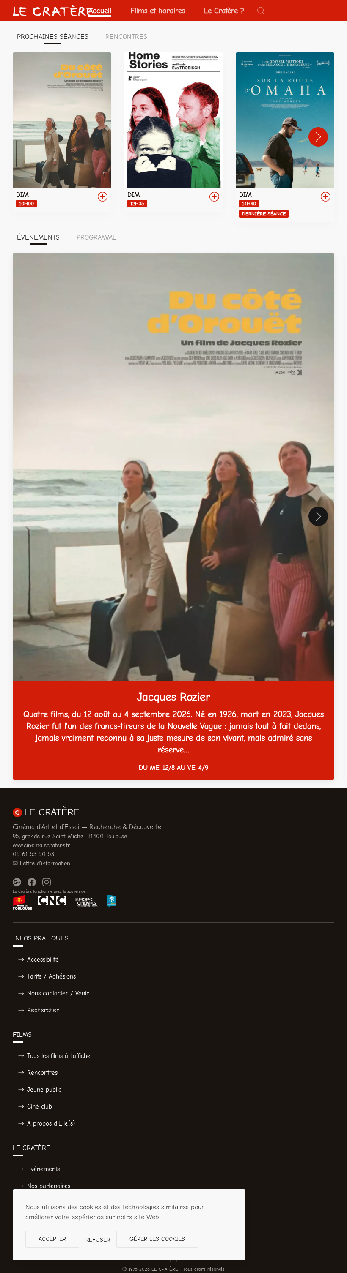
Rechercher (43, 1010)
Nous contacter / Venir (58, 993)
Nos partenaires (48, 1186)
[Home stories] (173, 132)
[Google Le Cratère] (17, 882)
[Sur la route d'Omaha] (285, 137)
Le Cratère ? (224, 10)
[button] (261, 10)
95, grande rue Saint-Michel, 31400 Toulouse (70, 836)
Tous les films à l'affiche (59, 1056)
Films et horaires (157, 10)
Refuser (97, 1239)
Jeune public (44, 1089)
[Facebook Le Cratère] (32, 882)
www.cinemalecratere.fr (41, 845)
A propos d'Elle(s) (51, 1123)
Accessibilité (43, 959)
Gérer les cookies (157, 1239)
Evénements (43, 1169)
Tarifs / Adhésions (51, 976)
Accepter (52, 1239)
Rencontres (42, 1073)
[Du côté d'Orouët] (62, 132)
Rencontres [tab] (126, 37)
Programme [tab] (97, 237)
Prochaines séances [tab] (52, 37)
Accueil (99, 10)
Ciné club (39, 1106)
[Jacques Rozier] (173, 516)
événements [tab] (38, 237)
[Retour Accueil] (53, 10)
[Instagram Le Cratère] (46, 882)
